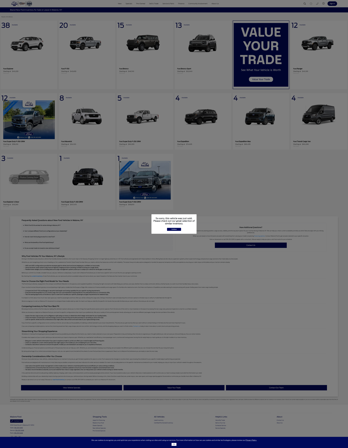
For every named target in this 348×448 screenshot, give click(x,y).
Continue (174, 229)
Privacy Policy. (251, 440)
